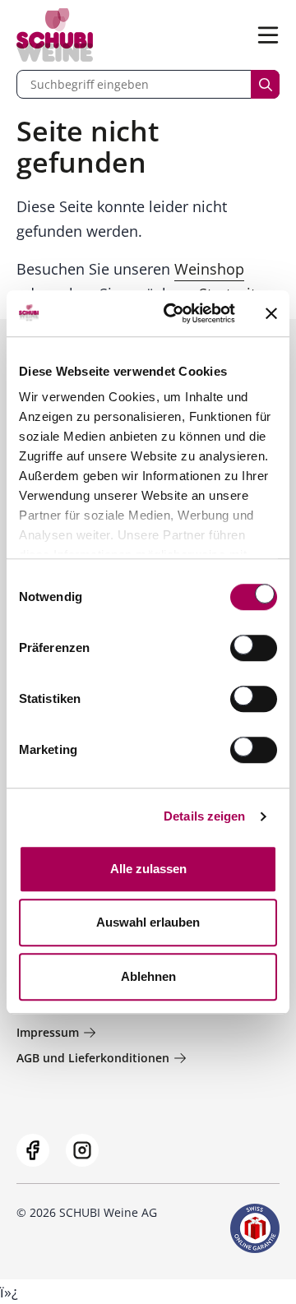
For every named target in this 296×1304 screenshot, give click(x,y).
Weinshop (209, 269)
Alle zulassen (148, 869)
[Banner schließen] (271, 313)
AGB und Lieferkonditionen (92, 1058)
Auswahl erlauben (148, 922)
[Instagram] (82, 1150)
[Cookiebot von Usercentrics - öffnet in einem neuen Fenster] (173, 313)
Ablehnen (148, 976)
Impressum (47, 1032)
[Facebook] (32, 1150)
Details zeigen (204, 816)
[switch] (255, 649)
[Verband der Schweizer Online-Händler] (255, 1228)
